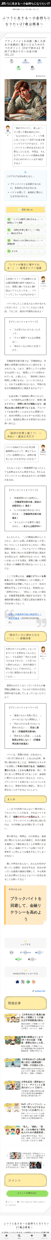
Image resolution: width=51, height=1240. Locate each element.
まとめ (14, 251)
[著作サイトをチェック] (17, 981)
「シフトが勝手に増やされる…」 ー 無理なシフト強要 (25, 221)
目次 (24, 209)
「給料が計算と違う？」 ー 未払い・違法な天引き (23, 231)
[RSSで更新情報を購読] (33, 981)
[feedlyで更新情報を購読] (28, 981)
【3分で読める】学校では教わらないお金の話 (24, 933)
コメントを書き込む (27, 1193)
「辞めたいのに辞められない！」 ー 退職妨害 (25, 242)
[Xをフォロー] (23, 981)
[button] (32, 68)
